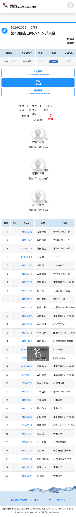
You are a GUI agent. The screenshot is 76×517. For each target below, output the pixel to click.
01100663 (26, 416)
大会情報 (38, 73)
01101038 (26, 408)
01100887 (26, 315)
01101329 (27, 442)
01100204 (26, 257)
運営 (36, 500)
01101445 (26, 341)
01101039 (26, 433)
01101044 (26, 265)
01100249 (26, 450)
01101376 (27, 383)
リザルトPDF (49, 108)
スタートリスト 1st (25, 108)
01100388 (26, 282)
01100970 (26, 391)
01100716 (27, 358)
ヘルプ (47, 500)
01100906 (26, 400)
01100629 (26, 299)
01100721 (27, 425)
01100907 (26, 475)
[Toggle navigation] (4, 17)
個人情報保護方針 (19, 500)
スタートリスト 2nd (37, 110)
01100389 (26, 231)
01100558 (26, 324)
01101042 (26, 240)
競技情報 (38, 92)
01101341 (27, 459)
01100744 (26, 273)
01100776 (26, 332)
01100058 (26, 290)
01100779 (26, 307)
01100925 (26, 467)
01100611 (27, 374)
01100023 (26, 349)
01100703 (26, 366)
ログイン (61, 500)
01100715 (27, 248)
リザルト (38, 82)
